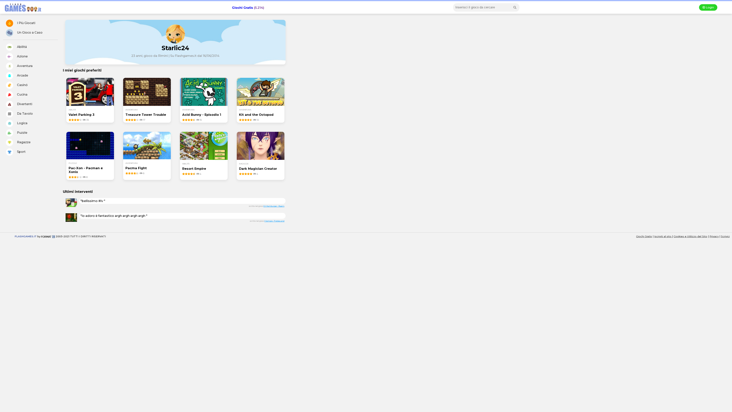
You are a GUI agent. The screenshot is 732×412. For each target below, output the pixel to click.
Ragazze (23, 142)
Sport (21, 152)
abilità (72, 110)
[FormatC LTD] (48, 236)
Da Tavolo (24, 113)
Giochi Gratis (242, 8)
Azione (22, 56)
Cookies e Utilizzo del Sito (690, 236)
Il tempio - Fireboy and (274, 221)
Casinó (22, 85)
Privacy (714, 236)
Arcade (22, 75)
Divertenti (24, 104)
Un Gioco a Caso (29, 32)
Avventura (24, 66)
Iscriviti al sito (663, 236)
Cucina (21, 94)
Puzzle (21, 132)
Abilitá (21, 47)
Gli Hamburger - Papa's (273, 206)
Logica (21, 123)
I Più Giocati (25, 23)
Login (709, 7)
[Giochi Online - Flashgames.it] (21, 12)
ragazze (244, 164)
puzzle (73, 163)
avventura (131, 110)
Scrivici (725, 236)
